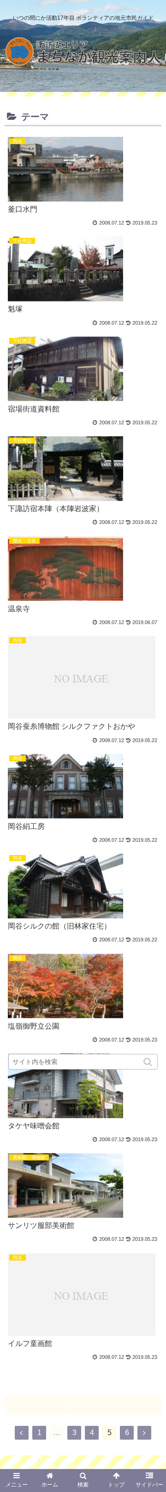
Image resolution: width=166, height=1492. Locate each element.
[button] (149, 1062)
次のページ (83, 1405)
